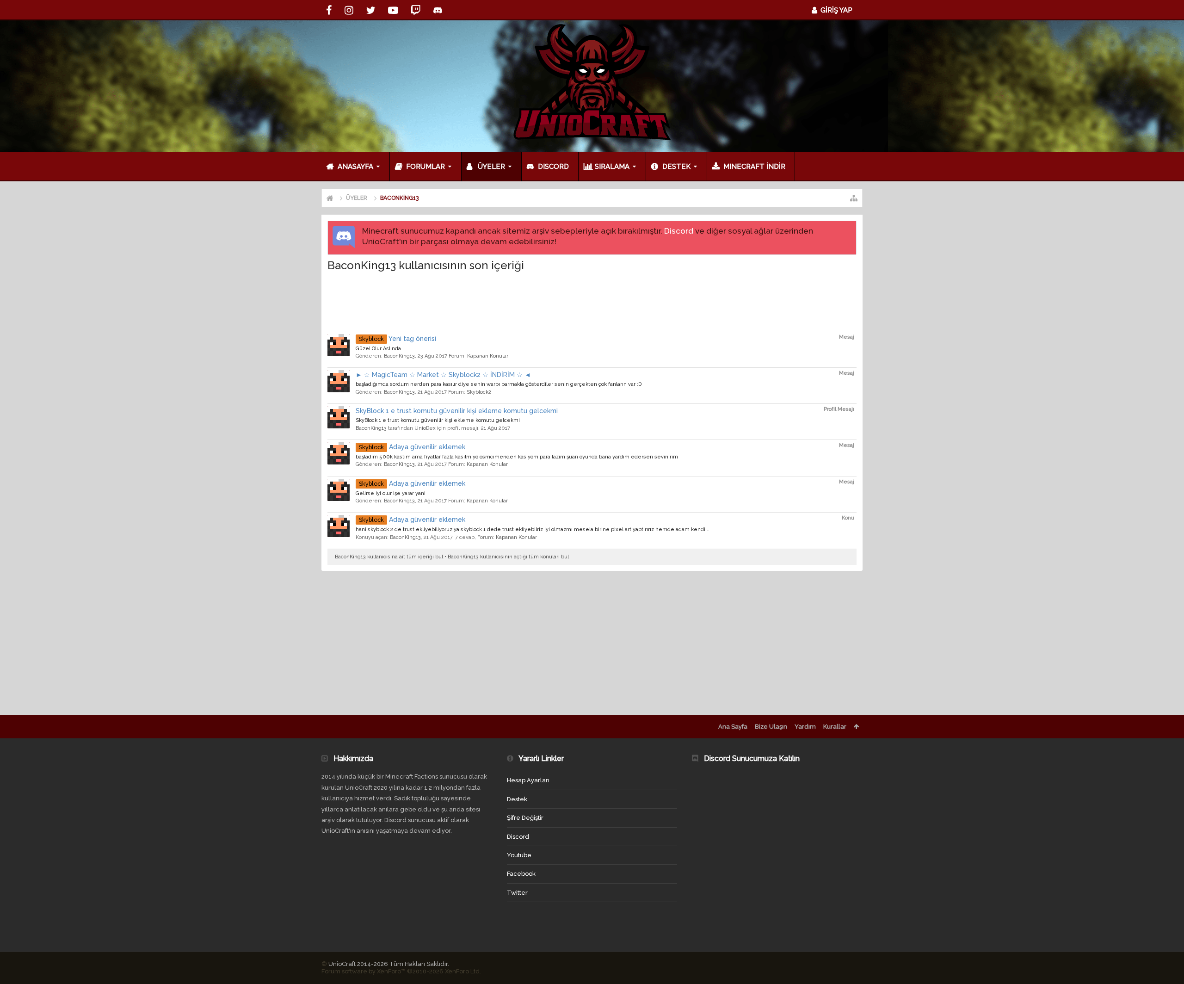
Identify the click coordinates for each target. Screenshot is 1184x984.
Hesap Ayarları (528, 780)
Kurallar (834, 726)
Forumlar (425, 166)
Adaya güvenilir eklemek (412, 447)
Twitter (517, 892)
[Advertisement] (592, 301)
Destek (676, 166)
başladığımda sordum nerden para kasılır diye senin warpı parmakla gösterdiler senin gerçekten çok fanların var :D (498, 384)
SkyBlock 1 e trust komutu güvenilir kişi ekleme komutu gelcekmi (457, 411)
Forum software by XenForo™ (401, 971)
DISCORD (553, 166)
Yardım (805, 726)
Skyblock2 (479, 392)
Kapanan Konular (487, 356)
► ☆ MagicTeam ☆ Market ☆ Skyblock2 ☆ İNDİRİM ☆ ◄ (443, 374)
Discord (678, 230)
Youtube (519, 855)
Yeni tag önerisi (397, 338)
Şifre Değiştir (525, 817)
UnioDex (425, 428)
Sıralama (612, 166)
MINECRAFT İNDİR (754, 166)
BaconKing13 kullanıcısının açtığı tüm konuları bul (508, 557)
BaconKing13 (399, 356)
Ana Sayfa (732, 726)
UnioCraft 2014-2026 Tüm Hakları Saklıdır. (388, 963)
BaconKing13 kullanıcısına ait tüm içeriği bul (389, 557)
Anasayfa (355, 166)
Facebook (521, 873)
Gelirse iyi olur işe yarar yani (391, 493)
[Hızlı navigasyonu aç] (853, 198)
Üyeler (491, 166)
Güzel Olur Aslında (378, 349)
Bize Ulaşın (771, 726)
